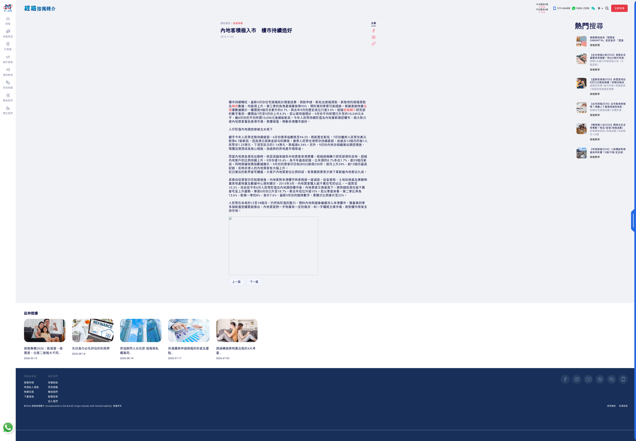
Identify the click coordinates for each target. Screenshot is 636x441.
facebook (565, 379)
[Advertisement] (298, 72)
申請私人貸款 (31, 387)
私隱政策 (623, 406)
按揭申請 (29, 382)
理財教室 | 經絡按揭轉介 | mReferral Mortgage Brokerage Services (7, 8)
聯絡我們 (8, 100)
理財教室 (8, 75)
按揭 (7, 23)
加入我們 (53, 401)
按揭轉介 (350, 110)
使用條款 (611, 406)
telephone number (623, 379)
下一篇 (254, 281)
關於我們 (8, 113)
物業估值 (29, 391)
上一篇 (236, 281)
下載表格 (29, 396)
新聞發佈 (53, 396)
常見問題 (8, 87)
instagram (576, 379)
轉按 (235, 106)
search (607, 8)
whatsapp (600, 379)
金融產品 (8, 36)
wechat (611, 379)
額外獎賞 (8, 62)
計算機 (8, 49)
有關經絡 (53, 382)
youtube (588, 379)
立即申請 (619, 8)
